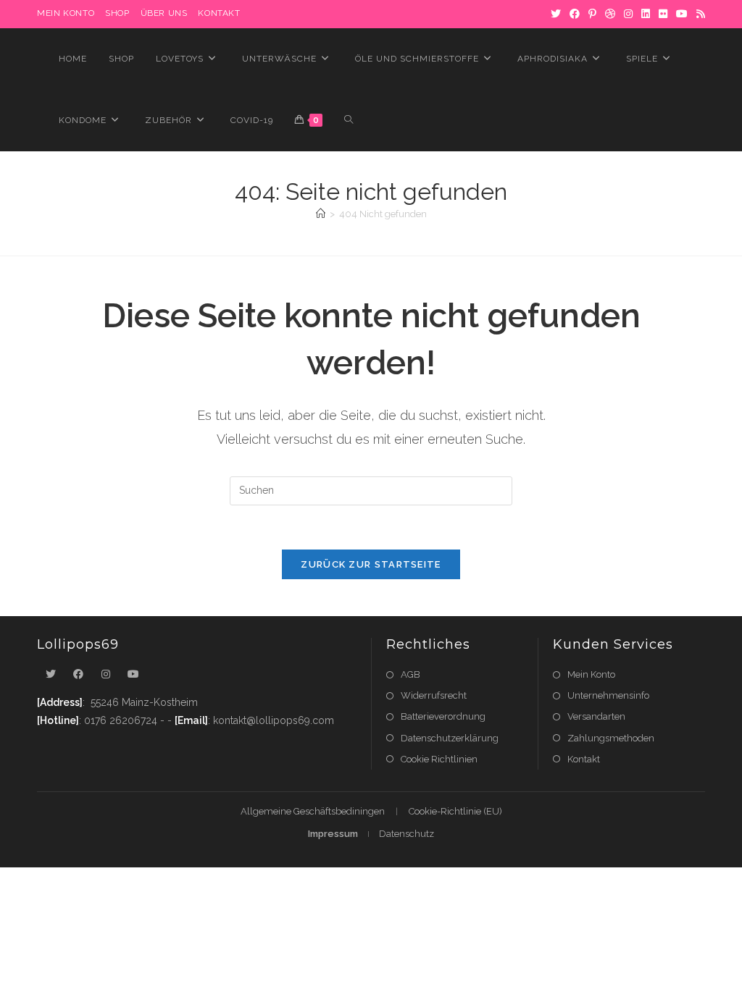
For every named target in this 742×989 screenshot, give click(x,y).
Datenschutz (406, 833)
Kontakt (219, 13)
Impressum (333, 833)
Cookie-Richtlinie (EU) (455, 811)
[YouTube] (682, 14)
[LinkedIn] (645, 14)
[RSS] (698, 14)
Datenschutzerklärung (450, 738)
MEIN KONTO (65, 13)
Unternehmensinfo (608, 695)
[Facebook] (574, 14)
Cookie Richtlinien (439, 759)
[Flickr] (663, 14)
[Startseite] (320, 214)
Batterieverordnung (443, 716)
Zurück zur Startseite (371, 564)
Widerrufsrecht (434, 695)
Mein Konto (591, 674)
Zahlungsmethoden (610, 738)
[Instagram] (628, 14)
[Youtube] (133, 674)
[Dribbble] (610, 14)
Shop (117, 13)
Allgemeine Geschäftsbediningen (313, 811)
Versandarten (596, 716)
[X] (555, 14)
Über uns (164, 13)
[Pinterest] (592, 14)
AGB (410, 674)
